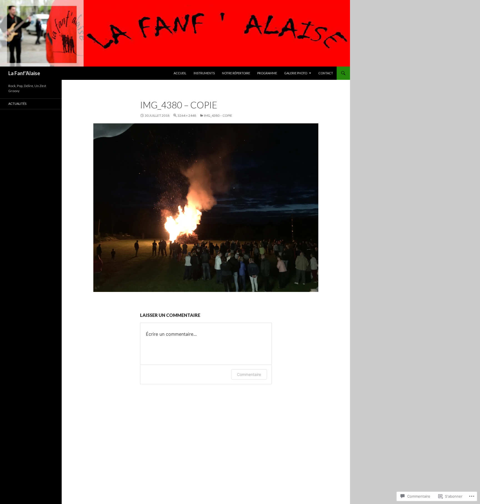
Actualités (17, 103)
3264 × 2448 (187, 115)
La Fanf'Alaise (24, 73)
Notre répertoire (236, 73)
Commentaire (249, 374)
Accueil (180, 73)
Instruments (204, 73)
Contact (325, 73)
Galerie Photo (295, 73)
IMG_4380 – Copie (218, 115)
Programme (267, 73)
